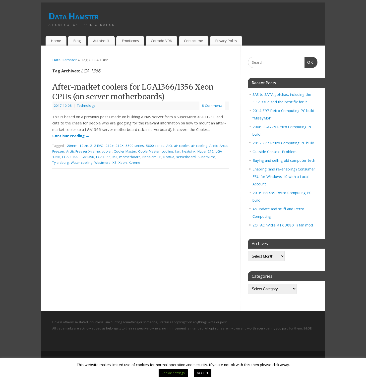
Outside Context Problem (274, 151)
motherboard (129, 157)
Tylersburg (60, 162)
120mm (71, 145)
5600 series (155, 145)
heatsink (188, 151)
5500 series (134, 145)
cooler (107, 151)
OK (309, 62)
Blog (77, 40)
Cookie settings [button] (173, 373)
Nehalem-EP (151, 157)
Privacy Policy (226, 40)
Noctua (168, 157)
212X (119, 145)
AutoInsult (101, 40)
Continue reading (70, 135)
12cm (83, 145)
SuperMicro (206, 157)
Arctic (213, 145)
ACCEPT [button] (202, 373)
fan (177, 151)
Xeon (123, 162)
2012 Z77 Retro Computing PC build (283, 142)
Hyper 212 (205, 151)
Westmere (102, 162)
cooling (167, 151)
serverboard (186, 157)
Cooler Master (125, 151)
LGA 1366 (70, 157)
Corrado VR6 (161, 40)
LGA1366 (103, 157)
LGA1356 (87, 157)
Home (56, 40)
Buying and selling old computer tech (283, 160)
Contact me (193, 40)
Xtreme (134, 162)
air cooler (181, 145)
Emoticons (130, 40)
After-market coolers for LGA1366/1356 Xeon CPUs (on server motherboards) (133, 91)
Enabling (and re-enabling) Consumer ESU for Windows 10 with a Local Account (283, 176)
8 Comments (212, 105)
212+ (110, 145)
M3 (115, 157)
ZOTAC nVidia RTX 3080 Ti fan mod (282, 224)
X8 (115, 162)
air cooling (199, 145)
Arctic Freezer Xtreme (83, 151)
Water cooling (81, 162)
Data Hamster (74, 16)
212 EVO (97, 145)
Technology (86, 105)
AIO (169, 145)
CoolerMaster (149, 151)
